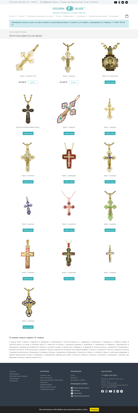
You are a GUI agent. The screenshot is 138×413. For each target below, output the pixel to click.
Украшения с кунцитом (76, 352)
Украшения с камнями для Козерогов (23, 347)
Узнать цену (110, 82)
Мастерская (14, 374)
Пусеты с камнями (114, 350)
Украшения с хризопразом (51, 342)
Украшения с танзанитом (102, 342)
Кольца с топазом (47, 347)
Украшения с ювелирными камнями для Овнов (52, 355)
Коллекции (81, 16)
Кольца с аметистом (56, 350)
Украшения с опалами (38, 352)
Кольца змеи (16, 342)
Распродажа (113, 16)
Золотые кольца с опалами (35, 350)
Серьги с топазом (94, 352)
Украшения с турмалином (94, 344)
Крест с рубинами (69, 175)
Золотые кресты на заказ (19, 344)
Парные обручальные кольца (20, 355)
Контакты (94, 2)
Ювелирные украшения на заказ (40, 16)
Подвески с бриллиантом (117, 344)
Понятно (94, 409)
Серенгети (44, 382)
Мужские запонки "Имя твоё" (51, 380)
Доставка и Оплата (78, 380)
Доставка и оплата (75, 2)
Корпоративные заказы (98, 16)
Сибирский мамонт (47, 389)
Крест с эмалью (69, 76)
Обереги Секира (120, 342)
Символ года (45, 375)
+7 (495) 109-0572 (109, 375)
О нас (86, 2)
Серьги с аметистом (64, 347)
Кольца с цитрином (98, 355)
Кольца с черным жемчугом (29, 357)
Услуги (58, 16)
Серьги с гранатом (97, 350)
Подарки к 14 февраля (82, 347)
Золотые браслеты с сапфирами (76, 342)
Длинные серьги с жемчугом (43, 344)
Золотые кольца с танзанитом (105, 347)
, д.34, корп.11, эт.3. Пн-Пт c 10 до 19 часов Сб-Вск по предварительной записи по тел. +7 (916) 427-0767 (114, 383)
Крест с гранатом (69, 224)
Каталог (12, 16)
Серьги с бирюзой (30, 342)
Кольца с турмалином (57, 352)
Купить (32, 82)
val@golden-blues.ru (50, 2)
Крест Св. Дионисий (110, 76)
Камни (21, 16)
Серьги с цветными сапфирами (115, 352)
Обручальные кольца (48, 387)
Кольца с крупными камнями (69, 344)
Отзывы (63, 2)
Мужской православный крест (28, 127)
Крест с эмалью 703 (28, 76)
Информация (68, 16)
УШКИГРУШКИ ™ (46, 385)
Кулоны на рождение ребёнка (77, 350)
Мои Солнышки (46, 378)
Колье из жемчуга (81, 355)
